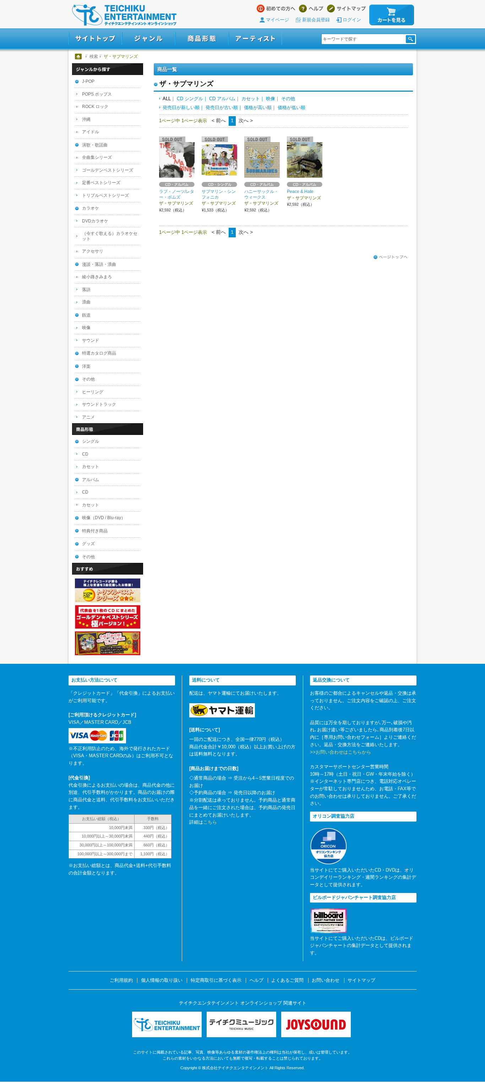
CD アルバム (222, 98)
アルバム (90, 479)
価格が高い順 (258, 107)
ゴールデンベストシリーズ (107, 170)
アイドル (90, 131)
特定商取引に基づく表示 (216, 980)
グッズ (88, 543)
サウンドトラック (99, 404)
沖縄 (86, 119)
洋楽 (86, 366)
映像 (270, 98)
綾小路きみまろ (97, 276)
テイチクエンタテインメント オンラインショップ (124, 15)
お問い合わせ (325, 980)
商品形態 (202, 38)
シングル (90, 441)
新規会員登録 (316, 19)
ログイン (352, 19)
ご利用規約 (121, 980)
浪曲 (86, 302)
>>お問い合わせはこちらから (340, 752)
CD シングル (190, 98)
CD (85, 454)
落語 (86, 289)
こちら (210, 822)
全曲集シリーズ (97, 157)
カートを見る (391, 15)
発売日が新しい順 (181, 107)
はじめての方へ (276, 8)
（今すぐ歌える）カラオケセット (109, 236)
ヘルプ (311, 8)
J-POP (88, 81)
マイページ (277, 19)
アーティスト (255, 38)
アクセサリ (92, 251)
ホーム (78, 56)
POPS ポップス (97, 94)
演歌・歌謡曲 (95, 144)
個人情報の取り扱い (161, 980)
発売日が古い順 (222, 107)
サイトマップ (346, 8)
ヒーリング (92, 391)
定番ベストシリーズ (101, 182)
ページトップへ (391, 257)
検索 (93, 56)
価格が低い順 (291, 107)
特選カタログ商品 (99, 353)
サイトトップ (95, 38)
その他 (288, 98)
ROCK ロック (95, 106)
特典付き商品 (95, 530)
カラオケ (90, 208)
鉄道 (86, 315)
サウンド (90, 340)
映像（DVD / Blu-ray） (103, 517)
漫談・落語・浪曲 (99, 264)
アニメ (88, 417)
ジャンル (148, 38)
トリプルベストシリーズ (105, 195)
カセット (250, 98)
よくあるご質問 (287, 980)
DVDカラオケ (95, 221)
